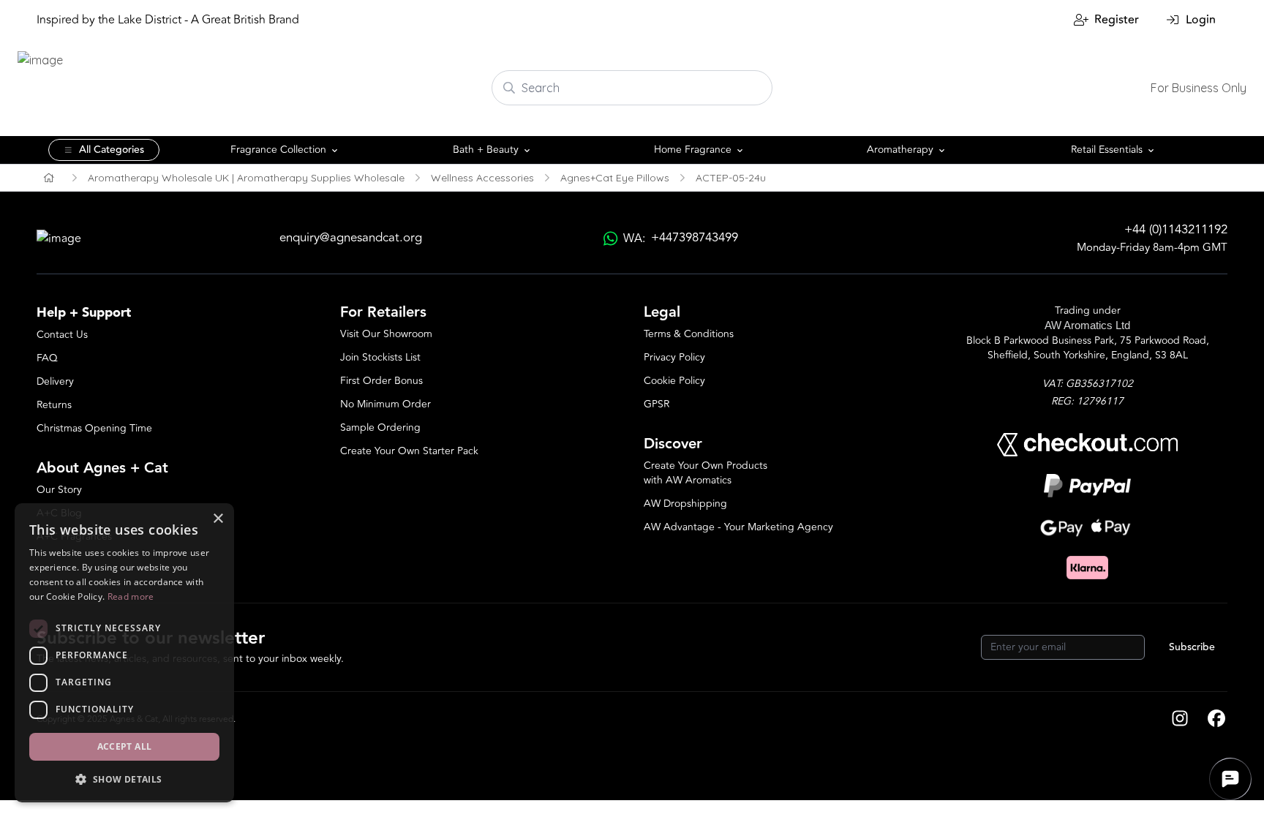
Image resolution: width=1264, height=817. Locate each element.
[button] (124, 779)
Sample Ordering (380, 427)
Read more (131, 596)
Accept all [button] (124, 746)
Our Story (59, 489)
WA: (680, 238)
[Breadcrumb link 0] (49, 178)
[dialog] (124, 652)
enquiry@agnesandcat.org (350, 238)
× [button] (217, 518)
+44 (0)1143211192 (1175, 230)
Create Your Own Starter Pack (409, 451)
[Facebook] (1216, 719)
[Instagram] (1180, 719)
